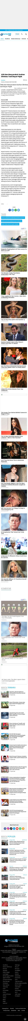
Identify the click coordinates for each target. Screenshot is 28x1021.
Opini (16, 979)
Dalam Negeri (6, 972)
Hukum (16, 972)
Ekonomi (17, 968)
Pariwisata (5, 983)
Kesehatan (17, 977)
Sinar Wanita (6, 985)
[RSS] (23, 828)
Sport (16, 992)
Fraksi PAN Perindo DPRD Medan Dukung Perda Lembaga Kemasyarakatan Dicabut (17, 801)
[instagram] (8, 828)
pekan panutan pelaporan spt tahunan (11, 221)
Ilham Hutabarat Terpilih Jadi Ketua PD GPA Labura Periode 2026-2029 (17, 725)
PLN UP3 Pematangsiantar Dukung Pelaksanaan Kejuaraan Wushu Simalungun (17, 812)
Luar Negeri (5, 974)
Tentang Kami (5, 1008)
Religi (4, 1001)
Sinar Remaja (6, 981)
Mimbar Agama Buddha (21, 983)
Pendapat (17, 996)
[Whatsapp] (20, 828)
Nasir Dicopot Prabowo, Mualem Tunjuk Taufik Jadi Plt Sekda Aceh (18, 757)
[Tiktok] (11, 828)
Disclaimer (13, 1010)
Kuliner (4, 992)
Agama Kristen (6, 977)
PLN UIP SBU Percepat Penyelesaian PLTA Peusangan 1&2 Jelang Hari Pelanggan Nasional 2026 (17, 736)
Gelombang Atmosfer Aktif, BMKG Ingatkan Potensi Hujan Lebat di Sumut (17, 714)
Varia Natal (17, 987)
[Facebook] (5, 828)
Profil (4, 988)
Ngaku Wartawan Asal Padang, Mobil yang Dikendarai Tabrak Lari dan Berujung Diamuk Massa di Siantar (18, 896)
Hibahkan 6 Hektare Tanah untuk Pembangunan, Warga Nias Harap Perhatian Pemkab (18, 869)
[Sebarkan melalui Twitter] (12, 210)
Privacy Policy (6, 1010)
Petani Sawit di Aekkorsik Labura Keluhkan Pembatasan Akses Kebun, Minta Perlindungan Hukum (18, 747)
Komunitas (5, 990)
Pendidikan (17, 970)
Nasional (5, 1003)
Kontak (23, 1010)
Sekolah (17, 974)
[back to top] (25, 1019)
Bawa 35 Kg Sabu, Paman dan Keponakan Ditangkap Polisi (17, 703)
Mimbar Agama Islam (8, 976)
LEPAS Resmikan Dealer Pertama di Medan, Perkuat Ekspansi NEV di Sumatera (17, 860)
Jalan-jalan (18, 994)
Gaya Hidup (18, 990)
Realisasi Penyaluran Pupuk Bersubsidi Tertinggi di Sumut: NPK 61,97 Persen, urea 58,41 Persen (17, 922)
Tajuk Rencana (18, 981)
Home (2, 38)
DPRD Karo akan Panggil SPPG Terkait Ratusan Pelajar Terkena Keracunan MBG (17, 904)
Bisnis (4, 999)
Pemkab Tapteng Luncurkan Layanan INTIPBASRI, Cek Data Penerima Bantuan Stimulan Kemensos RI (17, 852)
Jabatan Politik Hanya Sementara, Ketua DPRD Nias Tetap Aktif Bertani (17, 878)
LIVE (18, 34)
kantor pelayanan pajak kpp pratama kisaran (13, 217)
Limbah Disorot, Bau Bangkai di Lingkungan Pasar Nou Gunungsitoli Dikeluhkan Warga (17, 913)
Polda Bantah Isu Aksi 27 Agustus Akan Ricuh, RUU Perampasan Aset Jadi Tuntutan (18, 768)
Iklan (19, 1010)
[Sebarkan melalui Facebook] (9, 210)
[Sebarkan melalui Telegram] (18, 210)
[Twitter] (14, 828)
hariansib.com (13, 1015)
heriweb (19, 1015)
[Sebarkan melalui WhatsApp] (15, 210)
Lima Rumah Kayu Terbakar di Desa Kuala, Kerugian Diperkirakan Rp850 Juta (17, 886)
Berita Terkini (18, 985)
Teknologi (5, 987)
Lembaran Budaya (7, 979)
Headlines (7, 38)
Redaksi (12, 1008)
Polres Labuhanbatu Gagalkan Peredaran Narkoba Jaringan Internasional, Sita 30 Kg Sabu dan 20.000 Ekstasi (17, 779)
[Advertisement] (14, 14)
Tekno (4, 997)
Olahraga (17, 965)
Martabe (5, 970)
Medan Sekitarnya (15, 38)
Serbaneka (17, 976)
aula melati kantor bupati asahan (10, 224)
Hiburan (17, 967)
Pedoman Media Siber (21, 1008)
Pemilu (4, 996)
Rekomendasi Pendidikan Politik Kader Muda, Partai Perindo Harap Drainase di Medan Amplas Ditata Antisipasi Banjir (17, 790)
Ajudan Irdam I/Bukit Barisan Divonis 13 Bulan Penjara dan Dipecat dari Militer (16, 843)
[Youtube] (17, 828)
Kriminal (24, 38)
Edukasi (17, 988)
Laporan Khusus (7, 994)
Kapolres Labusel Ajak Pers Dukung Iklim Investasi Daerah (17, 692)
